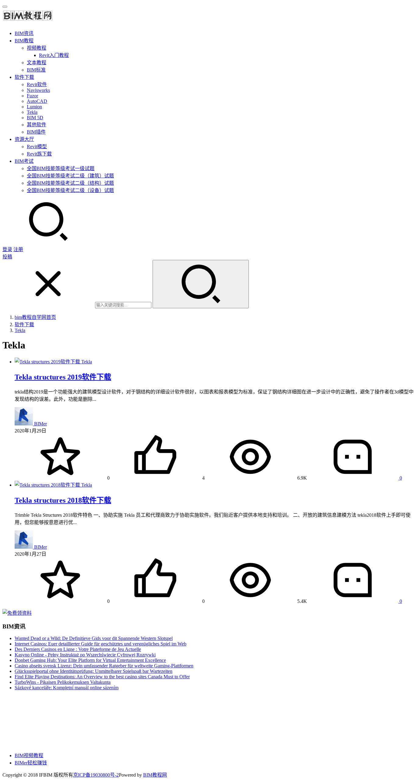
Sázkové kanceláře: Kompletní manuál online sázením (66, 687)
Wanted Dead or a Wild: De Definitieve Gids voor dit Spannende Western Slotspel (94, 638)
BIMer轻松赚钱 (31, 762)
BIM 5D (35, 117)
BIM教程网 (155, 775)
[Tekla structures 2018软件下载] (48, 485)
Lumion (34, 106)
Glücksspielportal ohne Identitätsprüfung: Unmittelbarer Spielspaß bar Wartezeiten (93, 671)
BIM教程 (24, 40)
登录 (7, 249)
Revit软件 (37, 84)
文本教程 (36, 62)
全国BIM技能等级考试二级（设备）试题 (70, 190)
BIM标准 (36, 69)
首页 (35, 317)
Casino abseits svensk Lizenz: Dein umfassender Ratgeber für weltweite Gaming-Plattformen (104, 665)
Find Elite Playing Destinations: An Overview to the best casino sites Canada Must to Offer (102, 676)
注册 (18, 249)
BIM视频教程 (29, 755)
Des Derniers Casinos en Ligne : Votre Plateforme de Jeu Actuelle (78, 649)
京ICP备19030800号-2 (96, 775)
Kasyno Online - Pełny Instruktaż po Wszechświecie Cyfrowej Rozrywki (85, 654)
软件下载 (24, 77)
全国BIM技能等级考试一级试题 (60, 168)
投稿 (7, 256)
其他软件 (36, 124)
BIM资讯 (24, 33)
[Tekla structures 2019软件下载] (48, 361)
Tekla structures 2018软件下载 (63, 500)
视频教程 (36, 48)
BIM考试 (24, 161)
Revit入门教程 (54, 55)
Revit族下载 (39, 153)
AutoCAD (37, 101)
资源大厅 (24, 139)
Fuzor (32, 95)
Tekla (32, 112)
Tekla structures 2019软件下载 (63, 377)
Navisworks (38, 90)
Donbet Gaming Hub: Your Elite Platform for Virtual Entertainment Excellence (90, 660)
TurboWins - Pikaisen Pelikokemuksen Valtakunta (63, 682)
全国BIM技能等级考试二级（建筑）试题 (70, 175)
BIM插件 (36, 132)
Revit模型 (37, 146)
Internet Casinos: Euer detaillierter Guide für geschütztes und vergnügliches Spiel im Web (100, 643)
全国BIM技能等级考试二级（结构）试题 (70, 183)
